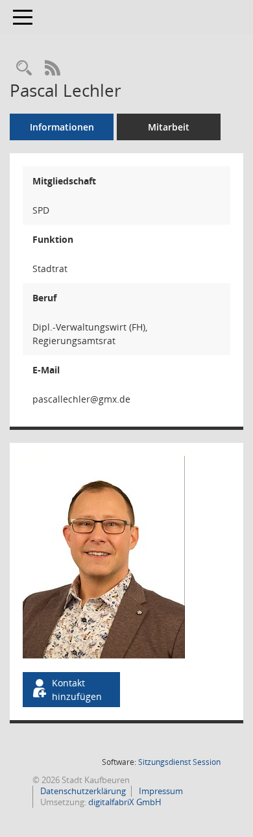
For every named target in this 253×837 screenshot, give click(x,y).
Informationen (62, 127)
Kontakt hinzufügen (77, 690)
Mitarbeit (168, 127)
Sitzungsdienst (179, 762)
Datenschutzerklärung (82, 791)
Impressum (160, 791)
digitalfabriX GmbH (125, 802)
